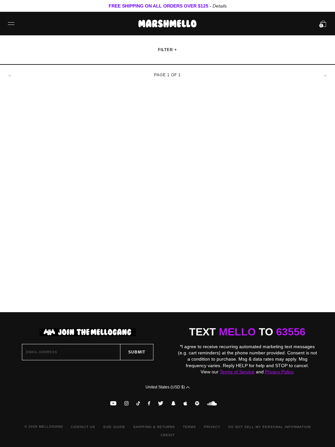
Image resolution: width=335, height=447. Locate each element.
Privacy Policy (279, 371)
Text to (247, 332)
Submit (136, 352)
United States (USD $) (166, 387)
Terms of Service (237, 371)
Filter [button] (166, 49)
